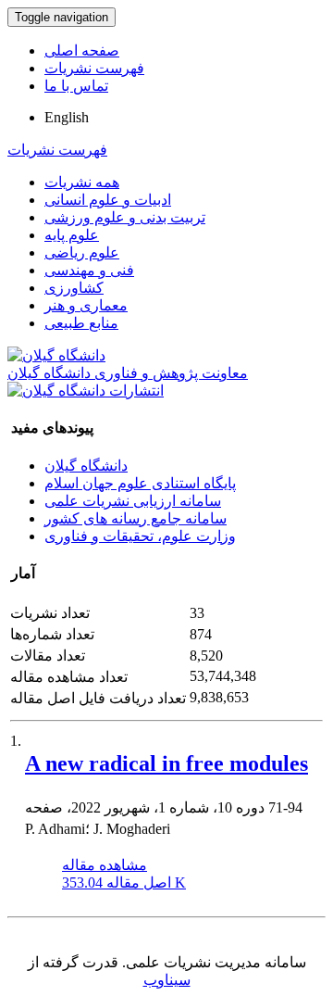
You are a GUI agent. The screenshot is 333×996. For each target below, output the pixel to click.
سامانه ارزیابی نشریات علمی (132, 501)
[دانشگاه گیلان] (56, 355)
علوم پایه (71, 235)
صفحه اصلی (81, 50)
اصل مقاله (124, 882)
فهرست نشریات (94, 68)
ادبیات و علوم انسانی (107, 200)
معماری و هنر (86, 305)
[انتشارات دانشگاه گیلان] (85, 390)
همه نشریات (81, 182)
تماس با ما (76, 86)
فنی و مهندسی (89, 270)
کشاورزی (74, 288)
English (66, 117)
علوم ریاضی (81, 252)
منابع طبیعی (81, 323)
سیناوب (167, 980)
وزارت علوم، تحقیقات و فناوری (140, 536)
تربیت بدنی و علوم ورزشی (124, 217)
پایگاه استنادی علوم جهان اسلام (140, 483)
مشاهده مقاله (104, 865)
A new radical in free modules (166, 763)
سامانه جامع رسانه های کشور (135, 518)
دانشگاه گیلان (86, 465)
